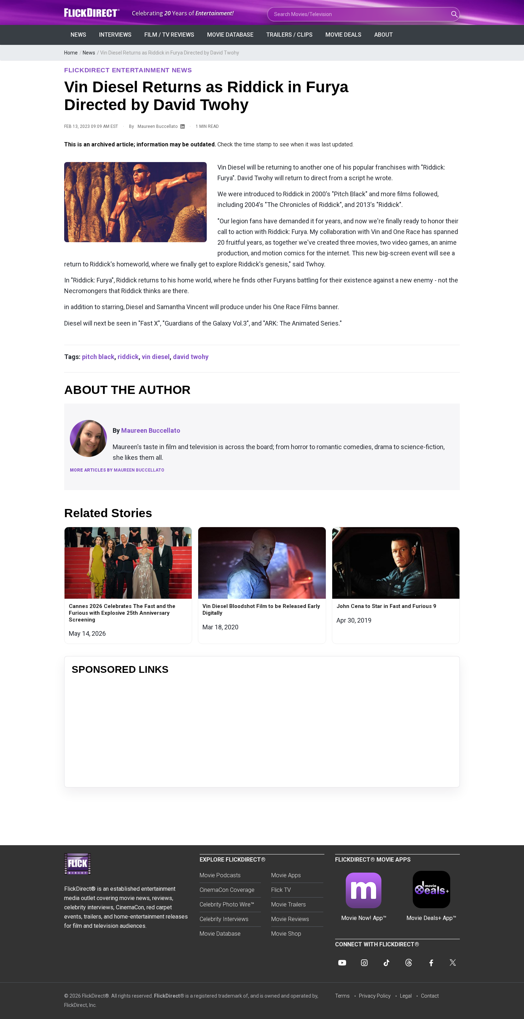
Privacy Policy (375, 996)
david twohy (191, 356)
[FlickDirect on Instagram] (364, 963)
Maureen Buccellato (158, 126)
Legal (406, 996)
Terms (342, 996)
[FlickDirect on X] (453, 963)
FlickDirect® (169, 996)
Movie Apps (286, 875)
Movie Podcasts (220, 875)
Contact (430, 996)
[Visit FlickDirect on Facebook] (430, 963)
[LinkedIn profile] (182, 127)
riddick (128, 356)
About (383, 34)
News (78, 34)
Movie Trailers (288, 904)
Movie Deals (343, 34)
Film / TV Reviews (169, 34)
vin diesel (156, 356)
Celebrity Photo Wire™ (227, 904)
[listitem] (128, 585)
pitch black (98, 356)
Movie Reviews (290, 919)
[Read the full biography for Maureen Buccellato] (88, 438)
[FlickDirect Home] (92, 12)
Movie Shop (286, 933)
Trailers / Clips (289, 34)
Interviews (115, 34)
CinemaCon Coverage (227, 890)
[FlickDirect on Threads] (408, 963)
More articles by (117, 470)
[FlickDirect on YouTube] (342, 963)
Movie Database (230, 34)
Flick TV (281, 890)
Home (71, 53)
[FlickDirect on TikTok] (386, 963)
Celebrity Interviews (224, 919)
